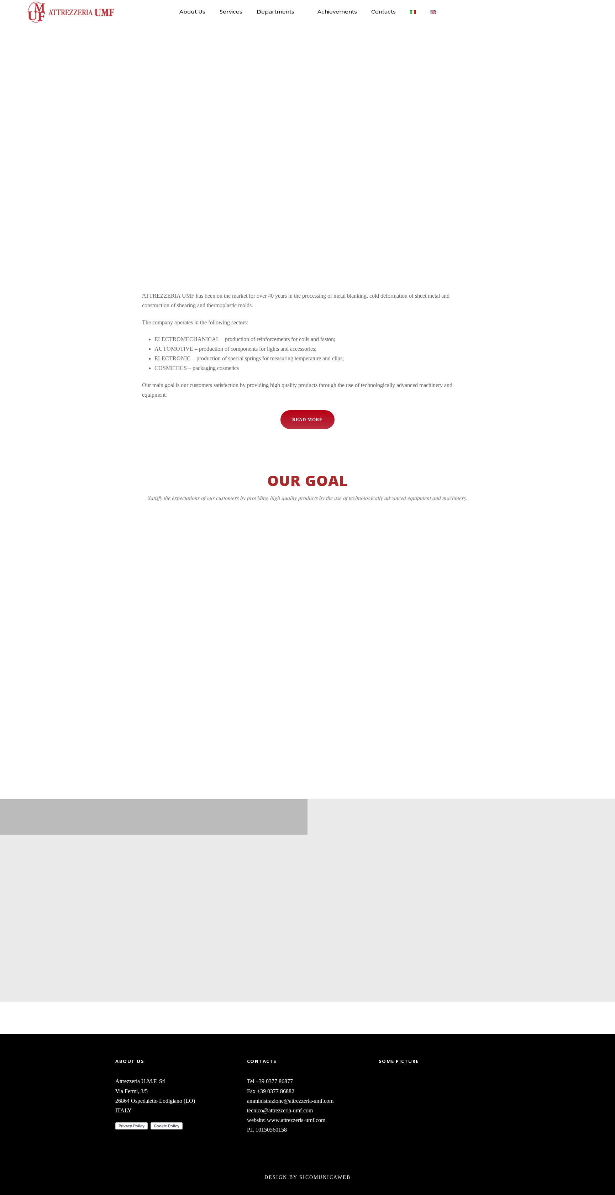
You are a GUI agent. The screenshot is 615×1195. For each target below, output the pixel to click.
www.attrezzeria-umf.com (296, 1120)
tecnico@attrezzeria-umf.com (280, 1110)
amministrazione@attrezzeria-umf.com (290, 1101)
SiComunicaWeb (325, 1177)
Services (231, 11)
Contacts (383, 11)
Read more (128, 749)
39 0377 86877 (276, 1081)
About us (192, 11)
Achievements (337, 11)
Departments (275, 11)
